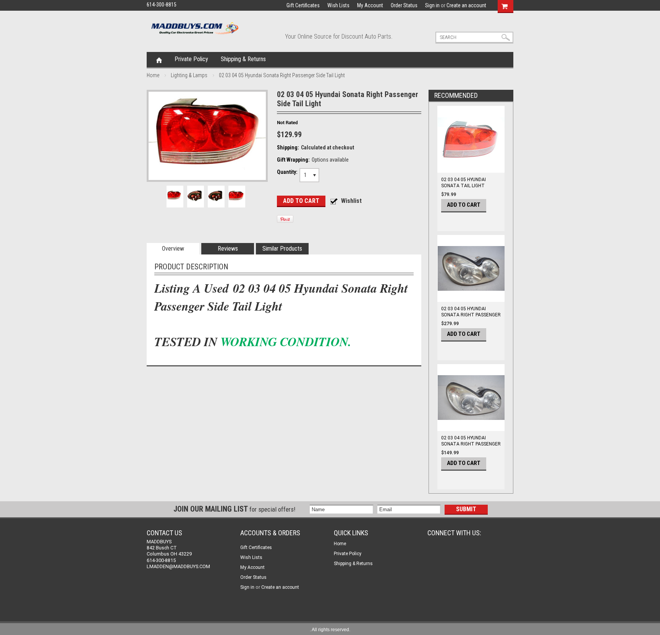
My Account (370, 5)
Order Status (404, 5)
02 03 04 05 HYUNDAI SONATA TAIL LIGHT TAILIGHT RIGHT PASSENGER (463, 189)
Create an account (466, 5)
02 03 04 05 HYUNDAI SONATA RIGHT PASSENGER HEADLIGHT (471, 444)
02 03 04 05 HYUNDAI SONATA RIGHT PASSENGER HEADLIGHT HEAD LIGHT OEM (471, 318)
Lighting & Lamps (189, 75)
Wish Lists (338, 5)
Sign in (432, 5)
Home (159, 59)
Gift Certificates (303, 5)
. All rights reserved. (330, 629)
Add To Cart (463, 204)
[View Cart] (504, 5)
